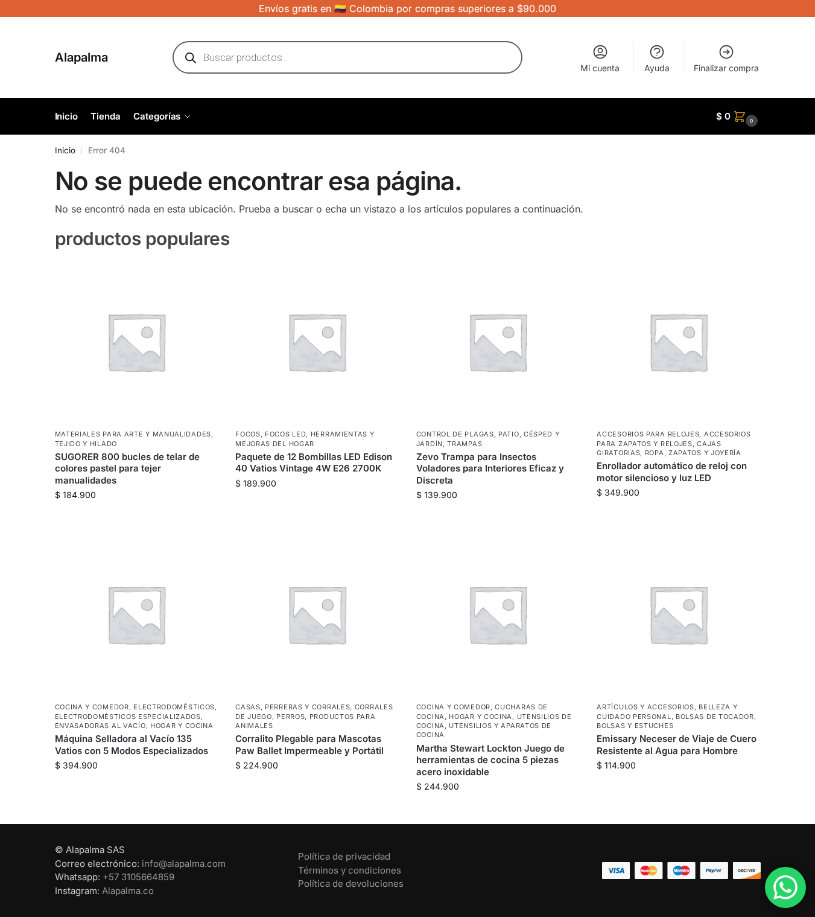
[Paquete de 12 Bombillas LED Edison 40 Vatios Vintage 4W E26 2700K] (316, 341)
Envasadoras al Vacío (100, 725)
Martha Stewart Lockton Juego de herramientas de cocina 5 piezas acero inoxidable (490, 760)
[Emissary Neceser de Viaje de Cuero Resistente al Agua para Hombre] (678, 613)
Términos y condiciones (349, 870)
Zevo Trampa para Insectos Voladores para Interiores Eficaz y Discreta (490, 468)
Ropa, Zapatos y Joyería (693, 453)
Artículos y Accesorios (645, 707)
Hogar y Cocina (182, 725)
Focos (248, 434)
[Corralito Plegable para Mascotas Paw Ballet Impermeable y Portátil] (316, 613)
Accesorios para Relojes (648, 434)
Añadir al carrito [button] (136, 520)
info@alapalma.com (184, 863)
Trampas (464, 443)
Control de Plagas (455, 434)
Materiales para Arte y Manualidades (133, 434)
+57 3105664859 (138, 877)
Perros (290, 716)
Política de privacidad (344, 856)
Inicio (65, 150)
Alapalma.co (128, 890)
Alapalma (81, 57)
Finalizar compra (726, 68)
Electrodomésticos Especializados (128, 716)
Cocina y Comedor (92, 707)
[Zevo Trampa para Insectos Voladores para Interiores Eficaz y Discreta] (497, 341)
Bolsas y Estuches (635, 725)
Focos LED (285, 434)
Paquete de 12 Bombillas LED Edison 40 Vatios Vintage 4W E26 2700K (313, 462)
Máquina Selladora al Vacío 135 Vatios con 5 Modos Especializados (131, 744)
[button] (738, 116)
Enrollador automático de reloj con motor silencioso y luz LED (672, 472)
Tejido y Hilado (86, 443)
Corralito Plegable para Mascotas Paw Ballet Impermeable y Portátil (309, 744)
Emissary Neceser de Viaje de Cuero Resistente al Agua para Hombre (676, 744)
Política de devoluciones (351, 883)
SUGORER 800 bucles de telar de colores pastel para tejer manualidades (127, 468)
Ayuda (657, 68)
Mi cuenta (600, 68)
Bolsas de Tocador (715, 716)
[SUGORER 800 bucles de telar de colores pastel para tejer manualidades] (136, 341)
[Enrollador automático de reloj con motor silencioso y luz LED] (678, 341)
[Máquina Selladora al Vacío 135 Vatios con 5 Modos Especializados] (136, 613)
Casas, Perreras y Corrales (292, 707)
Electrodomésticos (174, 707)
